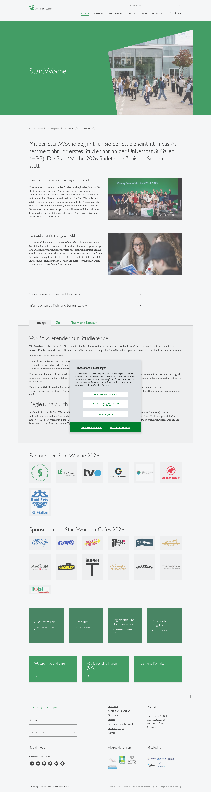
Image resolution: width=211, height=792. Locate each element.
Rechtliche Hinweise (120, 427)
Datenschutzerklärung (92, 427)
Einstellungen (104, 414)
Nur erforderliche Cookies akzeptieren (105, 404)
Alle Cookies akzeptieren (105, 394)
